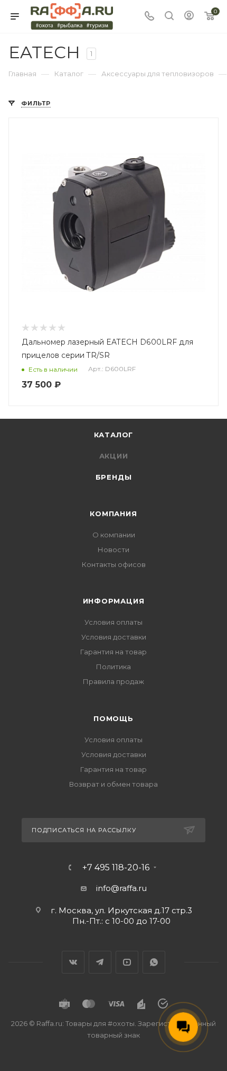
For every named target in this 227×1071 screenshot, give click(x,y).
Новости (113, 549)
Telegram (100, 962)
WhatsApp (154, 962)
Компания (113, 513)
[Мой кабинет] (189, 17)
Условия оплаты (113, 622)
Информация (114, 601)
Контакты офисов (114, 564)
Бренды (114, 477)
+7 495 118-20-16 (115, 867)
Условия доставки (113, 637)
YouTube (127, 962)
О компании (113, 534)
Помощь (113, 718)
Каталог (114, 434)
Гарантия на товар (113, 651)
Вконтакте (73, 962)
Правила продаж (113, 681)
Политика (113, 666)
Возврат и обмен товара (113, 784)
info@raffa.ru (121, 888)
